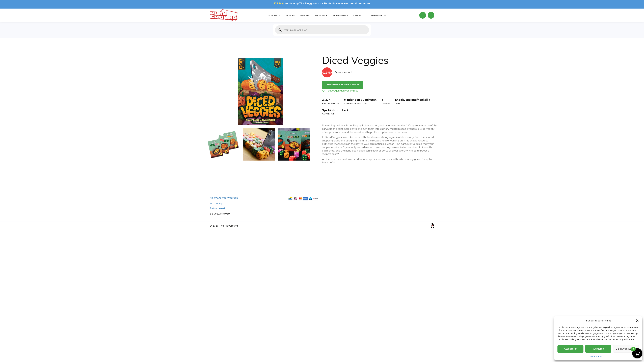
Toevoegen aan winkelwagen (342, 84)
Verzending (216, 203)
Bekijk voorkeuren (626, 348)
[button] (637, 320)
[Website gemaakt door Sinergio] (432, 225)
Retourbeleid (217, 208)
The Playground (228, 225)
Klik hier (279, 3)
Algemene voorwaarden (224, 197)
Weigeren (598, 348)
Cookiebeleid (596, 356)
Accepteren (570, 348)
